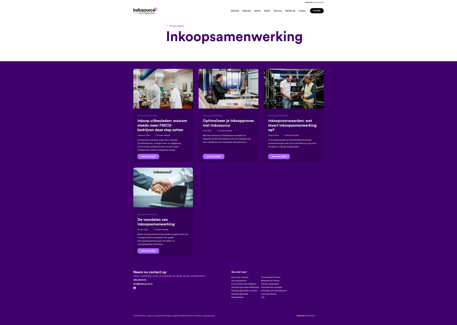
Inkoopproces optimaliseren (274, 290)
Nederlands (309, 2)
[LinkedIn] (134, 288)
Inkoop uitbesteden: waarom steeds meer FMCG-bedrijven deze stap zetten (162, 125)
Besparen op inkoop (270, 280)
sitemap (150, 316)
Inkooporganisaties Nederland (245, 287)
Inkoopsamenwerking (147, 115)
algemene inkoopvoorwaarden (183, 316)
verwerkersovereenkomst (162, 316)
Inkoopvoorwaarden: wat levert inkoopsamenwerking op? (292, 125)
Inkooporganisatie (239, 294)
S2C (263, 297)
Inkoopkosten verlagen (271, 287)
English (315, 2)
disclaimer (198, 316)
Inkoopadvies (237, 297)
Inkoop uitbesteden (270, 284)
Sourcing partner (239, 280)
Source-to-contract (239, 277)
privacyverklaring (209, 316)
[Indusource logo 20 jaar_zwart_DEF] (145, 10)
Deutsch (321, 2)
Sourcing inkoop (269, 294)
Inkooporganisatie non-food (244, 290)
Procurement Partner (271, 277)
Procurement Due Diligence (243, 284)
